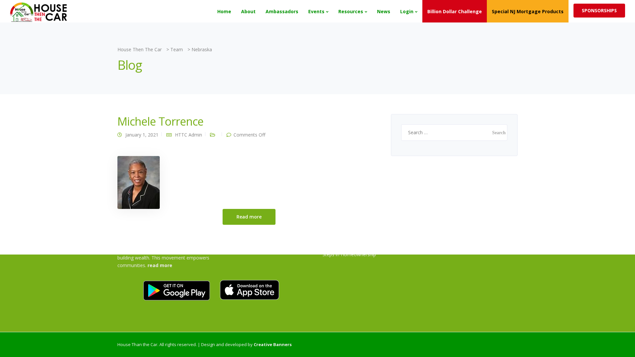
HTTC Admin (188, 135)
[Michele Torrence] (138, 182)
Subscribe (486, 11)
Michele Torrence (160, 121)
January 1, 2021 (141, 135)
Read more (249, 217)
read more (160, 265)
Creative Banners (273, 344)
